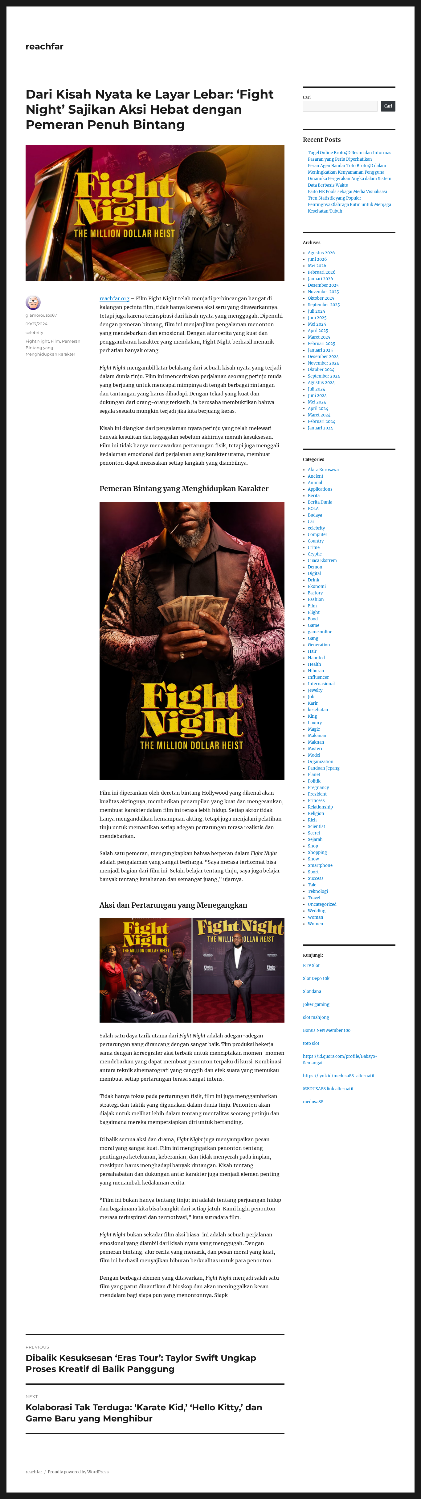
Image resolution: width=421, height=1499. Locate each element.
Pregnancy (318, 787)
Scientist (316, 826)
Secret (314, 833)
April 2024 (318, 408)
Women (315, 924)
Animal (315, 482)
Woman (315, 917)
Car (311, 521)
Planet (314, 774)
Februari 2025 (321, 343)
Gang (313, 638)
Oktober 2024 (321, 369)
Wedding (316, 911)
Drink (313, 580)
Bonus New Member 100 (326, 1030)
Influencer (318, 677)
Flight (314, 612)
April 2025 (318, 330)
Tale (312, 885)
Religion (316, 813)
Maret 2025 (319, 337)
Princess (316, 800)
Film (55, 341)
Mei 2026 (317, 265)
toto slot (311, 1043)
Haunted (316, 658)
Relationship (320, 807)
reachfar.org (114, 298)
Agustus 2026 (321, 252)
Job (311, 696)
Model (314, 755)
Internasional (321, 683)
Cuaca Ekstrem (322, 560)
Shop (313, 846)
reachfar (44, 46)
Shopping (317, 852)
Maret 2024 (319, 415)
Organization (320, 761)
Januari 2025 (320, 350)
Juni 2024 (317, 395)
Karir (313, 703)
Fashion (316, 599)
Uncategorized (322, 904)
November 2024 (323, 363)
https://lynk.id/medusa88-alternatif (338, 1076)
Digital (314, 573)
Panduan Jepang (324, 768)
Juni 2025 (317, 317)
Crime (314, 547)
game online (320, 632)
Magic (314, 729)
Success (316, 878)
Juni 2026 (317, 259)
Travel (314, 898)
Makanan (317, 735)
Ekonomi (317, 586)
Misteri (315, 748)
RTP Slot (311, 965)
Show (313, 859)
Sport (313, 872)
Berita (314, 495)
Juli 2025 (316, 311)
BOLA (313, 508)
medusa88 (313, 1101)
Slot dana (312, 991)
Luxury (315, 722)
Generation (319, 645)
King (312, 716)
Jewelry (315, 690)
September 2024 (324, 376)
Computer (317, 534)
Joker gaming (316, 1004)
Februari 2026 (322, 272)
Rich (312, 820)
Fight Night (37, 341)
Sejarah (315, 839)
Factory (315, 593)
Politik (314, 781)
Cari (307, 97)
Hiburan (316, 670)
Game (313, 625)
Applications (320, 489)
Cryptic (315, 554)
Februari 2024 (321, 421)
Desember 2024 (323, 356)
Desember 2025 (323, 285)
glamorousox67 (41, 315)
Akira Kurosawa (323, 469)
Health (314, 664)
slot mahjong (316, 1017)
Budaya (315, 515)
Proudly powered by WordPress (78, 1472)
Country (316, 541)
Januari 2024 (320, 428)
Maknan (316, 742)
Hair (312, 651)
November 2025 (323, 291)
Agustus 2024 (321, 382)
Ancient (315, 476)
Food (313, 619)
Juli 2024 (316, 389)
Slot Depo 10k (316, 978)
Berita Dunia (320, 502)
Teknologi (318, 891)
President (317, 794)
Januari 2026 (320, 278)
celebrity (34, 332)
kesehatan (318, 709)
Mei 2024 (317, 402)
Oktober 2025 (321, 298)
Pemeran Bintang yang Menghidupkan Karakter (53, 348)
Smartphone (320, 865)
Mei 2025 (317, 324)
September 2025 (324, 304)
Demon (315, 567)
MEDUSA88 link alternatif (328, 1089)
